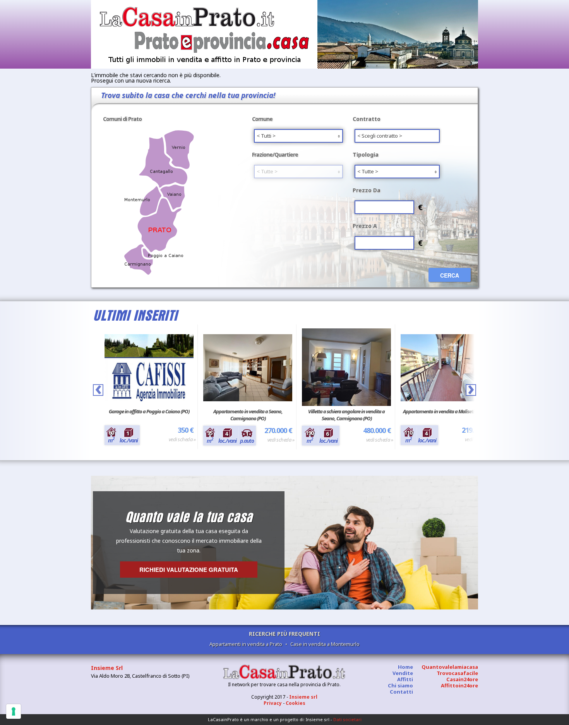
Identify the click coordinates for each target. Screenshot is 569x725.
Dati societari (347, 719)
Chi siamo (400, 685)
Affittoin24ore (459, 685)
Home (405, 666)
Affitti (405, 679)
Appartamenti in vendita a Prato (245, 644)
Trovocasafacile (457, 673)
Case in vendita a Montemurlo (325, 644)
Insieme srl (303, 697)
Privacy (273, 703)
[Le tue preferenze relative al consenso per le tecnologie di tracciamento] (13, 711)
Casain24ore (462, 679)
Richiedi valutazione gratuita (188, 569)
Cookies (295, 703)
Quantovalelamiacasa (450, 666)
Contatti (401, 691)
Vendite (402, 673)
